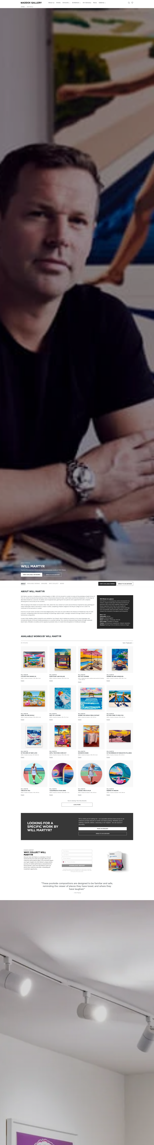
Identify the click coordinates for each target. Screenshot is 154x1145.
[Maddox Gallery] (31, 3)
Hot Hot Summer (83, 676)
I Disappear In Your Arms (57, 790)
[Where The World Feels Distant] (91, 698)
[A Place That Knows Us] (34, 659)
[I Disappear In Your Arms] (62, 773)
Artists (23, 7)
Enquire (22, 680)
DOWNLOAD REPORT (77, 865)
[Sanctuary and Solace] (62, 659)
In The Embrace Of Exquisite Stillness (119, 753)
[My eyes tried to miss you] (120, 698)
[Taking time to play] (91, 773)
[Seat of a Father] (62, 698)
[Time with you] (34, 773)
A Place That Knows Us (28, 676)
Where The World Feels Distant (88, 715)
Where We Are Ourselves (115, 676)
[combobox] (64, 862)
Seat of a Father (54, 715)
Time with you (25, 790)
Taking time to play (84, 790)
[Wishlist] (132, 2)
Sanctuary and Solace (57, 676)
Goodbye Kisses (83, 753)
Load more (77, 804)
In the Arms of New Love (29, 753)
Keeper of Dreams (112, 790)
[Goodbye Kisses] (91, 736)
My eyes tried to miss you (115, 715)
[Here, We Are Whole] (34, 698)
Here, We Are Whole (27, 715)
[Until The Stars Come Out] (62, 736)
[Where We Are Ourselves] (120, 659)
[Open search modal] (128, 2)
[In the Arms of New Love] (34, 736)
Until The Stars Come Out (57, 753)
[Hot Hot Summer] (91, 659)
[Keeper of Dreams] (120, 773)
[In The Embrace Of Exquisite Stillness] (120, 736)
